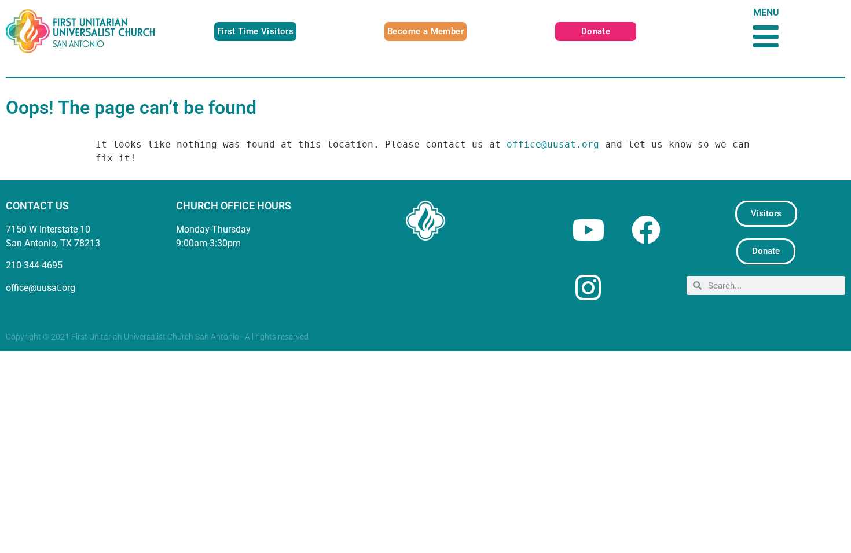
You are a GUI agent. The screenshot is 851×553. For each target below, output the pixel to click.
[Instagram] (588, 287)
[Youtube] (588, 230)
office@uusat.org (553, 144)
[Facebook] (646, 230)
